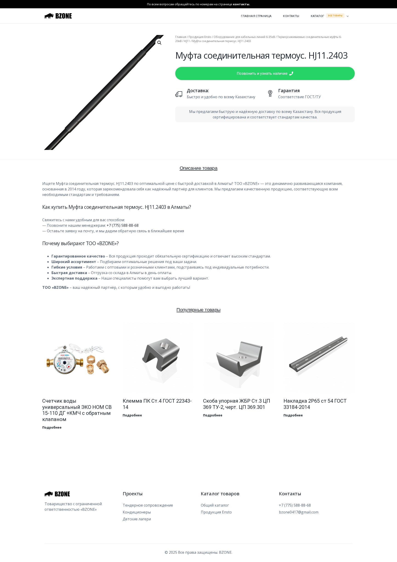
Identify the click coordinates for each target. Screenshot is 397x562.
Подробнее (52, 427)
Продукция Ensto (200, 37)
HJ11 (187, 41)
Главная (180, 37)
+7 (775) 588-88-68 (123, 225)
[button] (159, 43)
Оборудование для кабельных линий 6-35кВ (244, 37)
